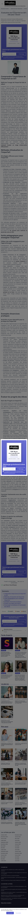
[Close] (24, 441)
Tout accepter (10, 913)
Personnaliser (18, 913)
